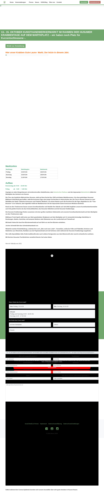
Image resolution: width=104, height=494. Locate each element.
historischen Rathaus (60, 192)
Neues (37, 2)
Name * (28, 375)
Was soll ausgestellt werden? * (28, 356)
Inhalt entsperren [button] (52, 367)
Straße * (75, 369)
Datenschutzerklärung (55, 423)
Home (12, 2)
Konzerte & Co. (95, 2)
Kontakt (59, 2)
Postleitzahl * (76, 356)
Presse (31, 2)
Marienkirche (85, 192)
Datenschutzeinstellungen (71, 423)
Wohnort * (76, 362)
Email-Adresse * (28, 362)
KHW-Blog (44, 2)
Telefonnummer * (28, 369)
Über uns (52, 2)
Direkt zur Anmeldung (15, 46)
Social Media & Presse (32, 423)
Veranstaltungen (20, 2)
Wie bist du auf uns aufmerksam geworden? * (76, 375)
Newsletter (84, 2)
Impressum (43, 423)
